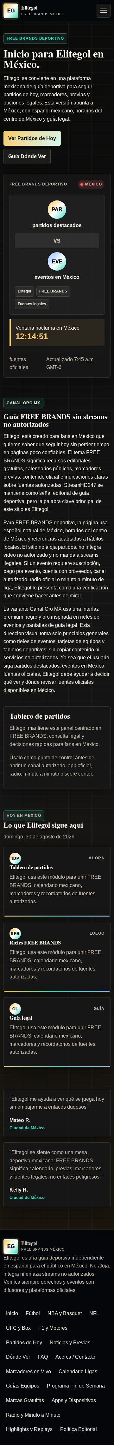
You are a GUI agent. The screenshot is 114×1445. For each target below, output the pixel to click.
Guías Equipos (22, 1385)
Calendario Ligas (78, 1371)
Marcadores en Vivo (28, 1371)
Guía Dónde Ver (27, 156)
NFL (94, 1313)
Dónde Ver (18, 1357)
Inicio (12, 1313)
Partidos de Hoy (24, 1342)
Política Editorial (78, 1429)
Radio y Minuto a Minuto (33, 1415)
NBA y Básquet (65, 1313)
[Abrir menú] (104, 11)
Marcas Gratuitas (25, 1400)
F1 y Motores (52, 1328)
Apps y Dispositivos (74, 1400)
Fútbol (33, 1313)
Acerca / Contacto (75, 1357)
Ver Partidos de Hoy (32, 138)
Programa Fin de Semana (76, 1385)
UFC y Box (18, 1328)
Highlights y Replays (29, 1429)
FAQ (43, 1357)
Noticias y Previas (70, 1342)
